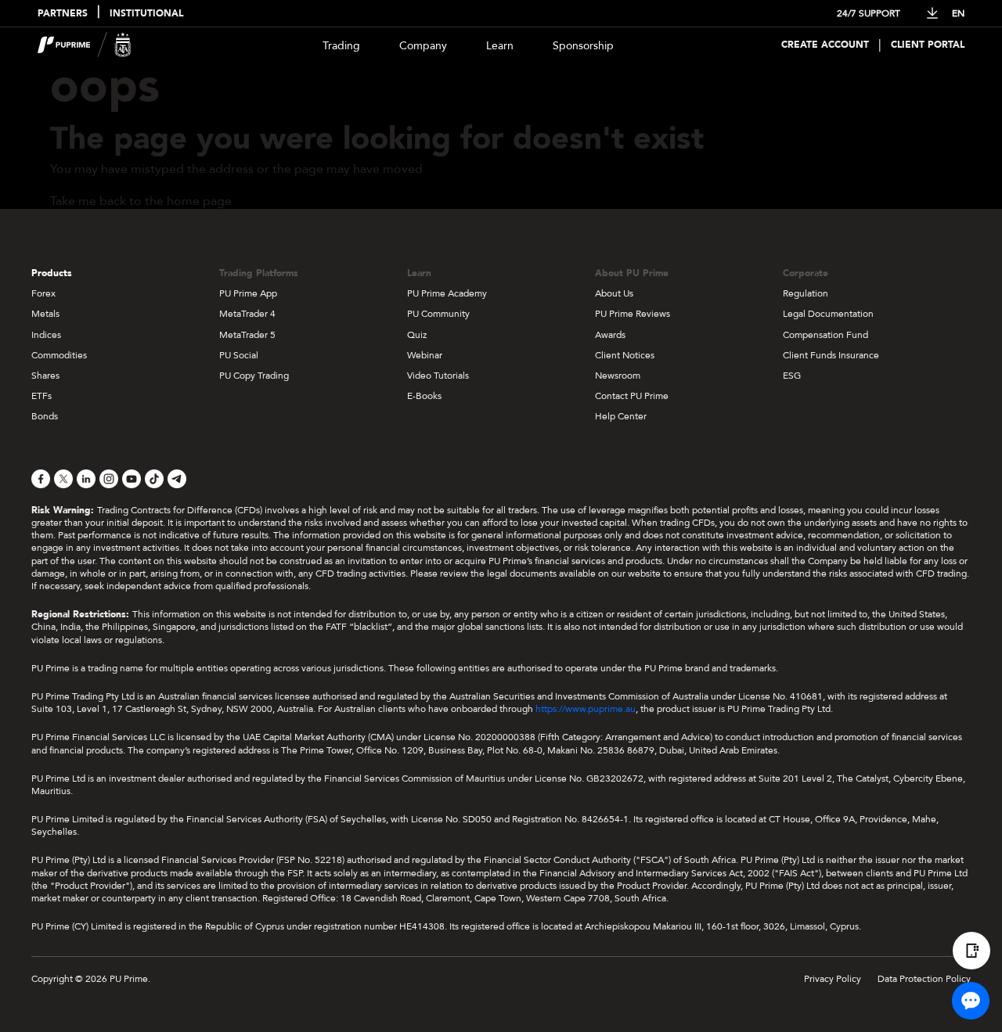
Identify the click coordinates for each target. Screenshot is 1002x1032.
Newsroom (617, 375)
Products (51, 273)
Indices (46, 335)
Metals (45, 313)
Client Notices (624, 355)
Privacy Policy (832, 979)
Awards (610, 335)
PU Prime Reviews (632, 313)
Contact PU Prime (632, 396)
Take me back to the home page (141, 201)
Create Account (825, 45)
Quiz (417, 335)
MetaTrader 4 (247, 313)
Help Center (621, 416)
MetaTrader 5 (247, 335)
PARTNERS (63, 14)
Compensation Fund (825, 335)
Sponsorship (583, 45)
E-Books (424, 396)
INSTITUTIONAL (146, 14)
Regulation (805, 293)
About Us (614, 293)
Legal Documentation (828, 313)
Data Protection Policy (924, 979)
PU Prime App (248, 293)
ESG (792, 375)
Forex (43, 293)
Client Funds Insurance (831, 355)
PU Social (238, 355)
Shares (45, 375)
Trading (341, 45)
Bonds (44, 416)
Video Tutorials (438, 375)
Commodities (59, 355)
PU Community (438, 313)
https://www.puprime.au (585, 709)
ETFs (41, 396)
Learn (500, 45)
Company (423, 45)
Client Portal (927, 45)
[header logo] (85, 45)
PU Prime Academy (447, 293)
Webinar (424, 355)
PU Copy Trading (254, 375)
